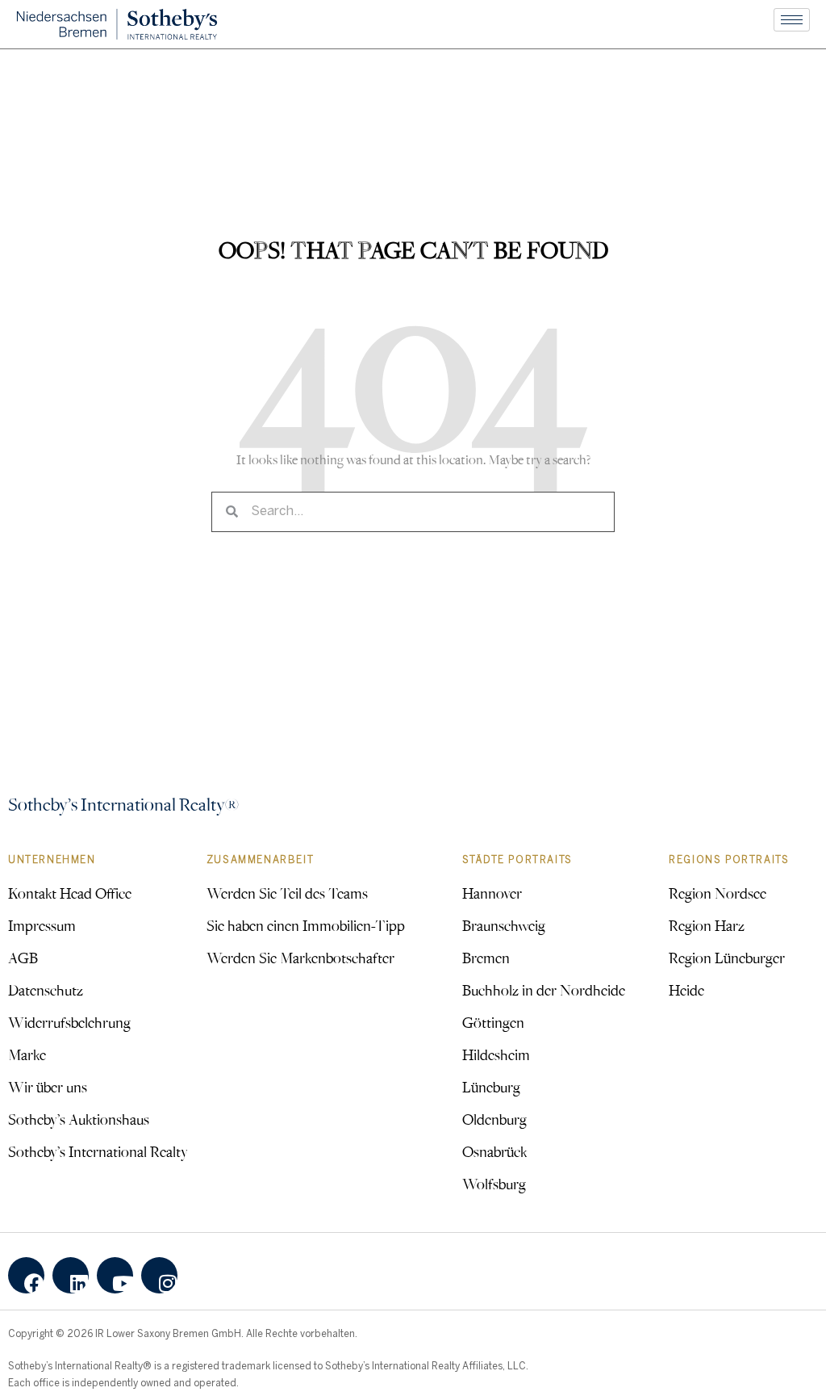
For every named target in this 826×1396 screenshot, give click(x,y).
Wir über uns (47, 1086)
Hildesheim (496, 1054)
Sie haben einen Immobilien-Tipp (305, 925)
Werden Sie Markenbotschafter (300, 957)
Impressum (42, 925)
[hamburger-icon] (792, 19)
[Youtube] (115, 1275)
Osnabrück (495, 1151)
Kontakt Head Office (69, 893)
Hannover (492, 893)
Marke (27, 1054)
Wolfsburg (494, 1183)
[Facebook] (26, 1275)
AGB (23, 957)
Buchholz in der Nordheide (543, 990)
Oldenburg (494, 1119)
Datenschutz (45, 990)
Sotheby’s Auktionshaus (78, 1119)
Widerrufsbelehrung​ (69, 1022)
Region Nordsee (717, 893)
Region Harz (707, 925)
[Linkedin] (70, 1275)
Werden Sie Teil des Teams (287, 893)
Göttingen (493, 1022)
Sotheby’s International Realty (98, 1151)
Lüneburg (491, 1086)
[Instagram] (159, 1275)
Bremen (486, 957)
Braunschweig (503, 925)
